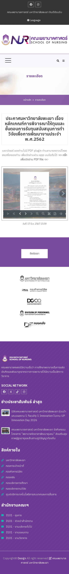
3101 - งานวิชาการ (16, 538)
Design (22, 558)
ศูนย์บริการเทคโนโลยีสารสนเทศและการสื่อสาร (31, 494)
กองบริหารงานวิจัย (16, 488)
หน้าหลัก (27, 99)
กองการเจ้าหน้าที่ (15, 465)
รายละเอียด (40, 99)
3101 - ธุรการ (14, 515)
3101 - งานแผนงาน (17, 532)
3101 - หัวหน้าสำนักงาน (19, 521)
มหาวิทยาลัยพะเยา (15, 460)
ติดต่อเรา (34, 253)
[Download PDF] (55, 213)
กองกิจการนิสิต (14, 471)
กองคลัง (10, 477)
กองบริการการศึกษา (17, 483)
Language (35, 20)
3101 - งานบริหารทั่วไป (19, 526)
